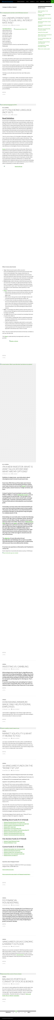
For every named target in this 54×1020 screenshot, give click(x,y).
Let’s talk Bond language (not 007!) (16, 111)
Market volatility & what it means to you (17, 734)
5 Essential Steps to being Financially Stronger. (43, 46)
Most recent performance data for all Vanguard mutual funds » (16, 874)
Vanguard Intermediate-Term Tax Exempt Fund (14, 849)
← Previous (8, 1012)
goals (15, 523)
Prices (5, 290)
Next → (29, 1012)
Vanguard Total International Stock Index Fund (14, 834)
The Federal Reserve (7, 28)
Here (6, 336)
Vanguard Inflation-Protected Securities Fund (14, 825)
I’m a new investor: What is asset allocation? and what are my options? (17, 469)
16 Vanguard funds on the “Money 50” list (17, 766)
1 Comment (15, 114)
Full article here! (20, 954)
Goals (27, 1)
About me (48, 1)
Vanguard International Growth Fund (12, 850)
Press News (42, 1)
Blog (37, 1)
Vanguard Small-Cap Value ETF (11, 855)
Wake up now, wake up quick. (44, 48)
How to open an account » (8, 869)
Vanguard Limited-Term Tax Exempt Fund (13, 852)
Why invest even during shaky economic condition (44, 29)
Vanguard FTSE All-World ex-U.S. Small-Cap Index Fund (16, 823)
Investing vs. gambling (15, 666)
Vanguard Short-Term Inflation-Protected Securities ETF (16, 830)
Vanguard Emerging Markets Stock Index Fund (14, 822)
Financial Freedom (20, 1)
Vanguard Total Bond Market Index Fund (13, 831)
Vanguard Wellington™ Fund (10, 842)
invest (23, 486)
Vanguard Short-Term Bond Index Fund (12, 828)
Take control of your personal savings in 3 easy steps (45, 35)
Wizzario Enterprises (7, 1)
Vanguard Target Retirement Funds (11, 841)
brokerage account (23, 494)
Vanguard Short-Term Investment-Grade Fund (14, 853)
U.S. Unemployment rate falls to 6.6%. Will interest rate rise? (17, 20)
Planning (32, 1)
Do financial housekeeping (10, 901)
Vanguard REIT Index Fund (10, 827)
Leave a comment (16, 25)
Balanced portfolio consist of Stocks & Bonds (17, 980)
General (4, 15)
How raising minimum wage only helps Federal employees (16, 704)
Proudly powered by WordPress (7, 1018)
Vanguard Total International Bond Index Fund (14, 833)
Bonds (3, 149)
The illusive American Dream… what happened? (44, 42)
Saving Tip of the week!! (43, 32)
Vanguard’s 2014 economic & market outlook (17, 942)
